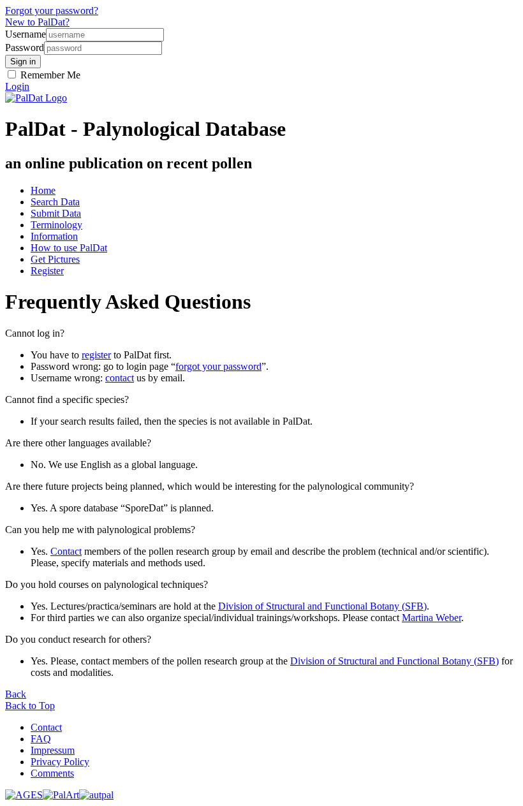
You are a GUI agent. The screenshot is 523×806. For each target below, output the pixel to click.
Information (54, 236)
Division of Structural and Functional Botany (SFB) (322, 606)
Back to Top (30, 705)
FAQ (41, 738)
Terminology (56, 224)
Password (24, 47)
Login (17, 86)
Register (47, 270)
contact (119, 377)
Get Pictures (55, 259)
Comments (52, 773)
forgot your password (218, 366)
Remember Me (49, 75)
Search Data (55, 201)
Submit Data (56, 213)
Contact (66, 551)
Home (43, 190)
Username (25, 34)
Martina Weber (431, 617)
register (96, 354)
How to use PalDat (69, 247)
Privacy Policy (60, 761)
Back (15, 694)
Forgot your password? (51, 10)
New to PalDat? (37, 22)
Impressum (53, 750)
